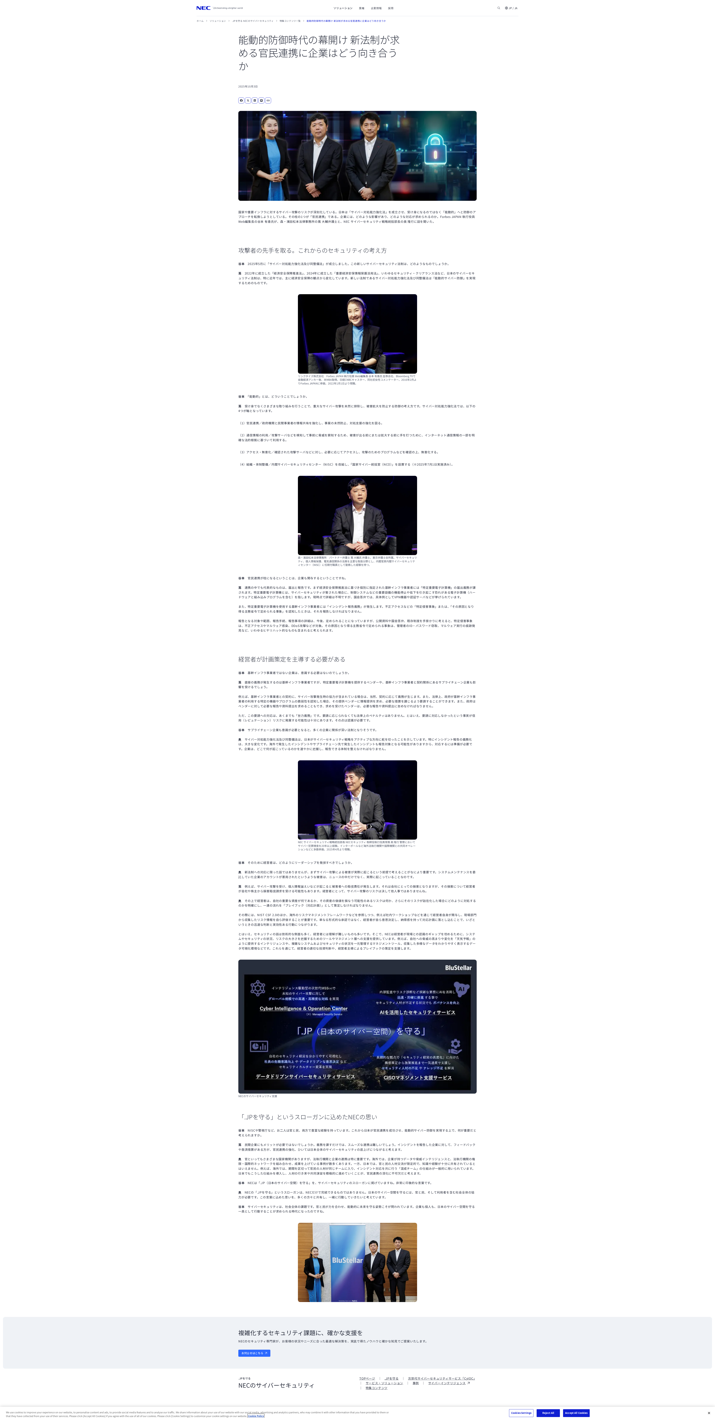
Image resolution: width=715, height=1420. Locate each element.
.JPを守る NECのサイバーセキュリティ (253, 20)
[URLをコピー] (268, 100)
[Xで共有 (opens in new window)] (248, 100)
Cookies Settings (521, 1413)
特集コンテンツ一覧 (290, 20)
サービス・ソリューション (384, 1383)
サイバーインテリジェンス (447, 1383)
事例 (416, 1383)
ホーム (200, 20)
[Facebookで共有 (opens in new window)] (241, 100)
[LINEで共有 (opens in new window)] (261, 100)
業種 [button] (361, 8)
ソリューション (218, 20)
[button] (511, 8)
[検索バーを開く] (498, 8)
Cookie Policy (256, 1416)
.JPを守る (391, 1378)
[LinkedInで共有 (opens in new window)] (255, 100)
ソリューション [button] (343, 8)
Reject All (548, 1413)
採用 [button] (390, 8)
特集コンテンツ (377, 1388)
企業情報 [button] (376, 8)
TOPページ (367, 1378)
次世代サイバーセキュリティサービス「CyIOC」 (441, 1378)
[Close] (709, 1413)
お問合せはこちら (252, 1353)
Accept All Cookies (576, 1413)
